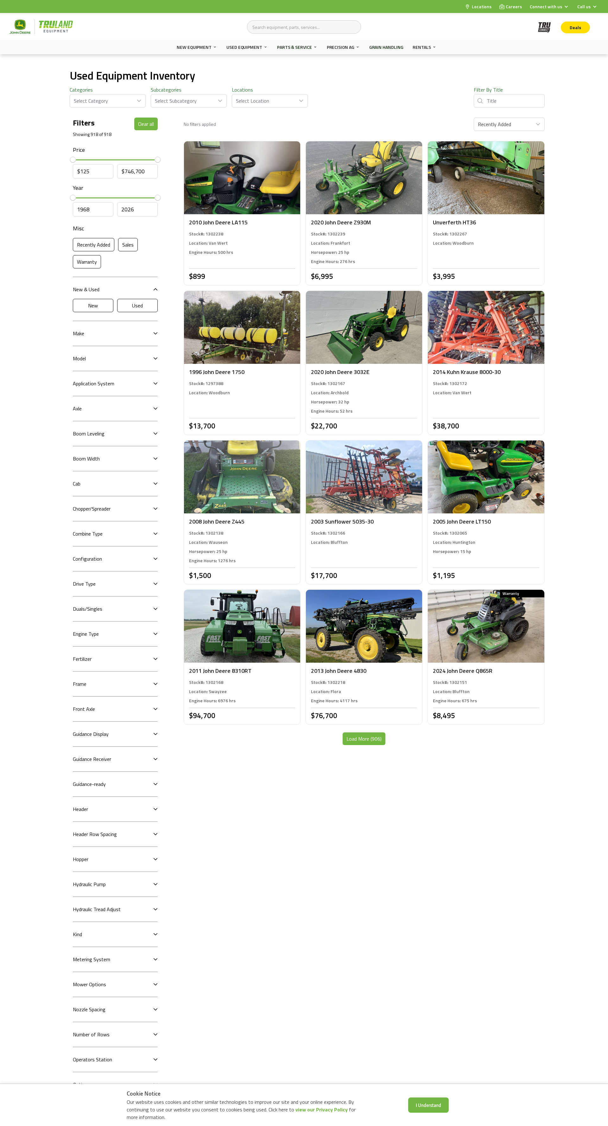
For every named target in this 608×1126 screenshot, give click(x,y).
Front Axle (84, 709)
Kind (77, 934)
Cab (76, 483)
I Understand (428, 1105)
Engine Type (86, 634)
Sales (128, 244)
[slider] (73, 160)
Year (78, 187)
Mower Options (89, 984)
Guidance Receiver (92, 759)
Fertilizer (82, 659)
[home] (41, 26)
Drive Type (84, 584)
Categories (81, 90)
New (93, 305)
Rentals (422, 47)
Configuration (87, 559)
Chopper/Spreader (92, 508)
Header (80, 809)
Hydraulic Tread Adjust (97, 909)
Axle (77, 408)
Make (78, 333)
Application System (93, 383)
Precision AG (340, 47)
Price (79, 149)
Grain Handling (386, 47)
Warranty (87, 262)
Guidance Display (91, 734)
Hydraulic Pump (89, 884)
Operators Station (92, 1059)
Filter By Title (488, 90)
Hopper (80, 859)
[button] (549, 6)
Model (79, 358)
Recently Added (93, 244)
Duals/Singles (87, 609)
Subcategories (166, 90)
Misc (78, 228)
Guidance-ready (89, 784)
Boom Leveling (88, 433)
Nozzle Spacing (89, 1009)
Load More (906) (364, 739)
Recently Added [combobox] (494, 124)
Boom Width (86, 458)
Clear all (146, 124)
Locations (242, 90)
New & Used (86, 289)
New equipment (194, 47)
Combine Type (88, 533)
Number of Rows (91, 1034)
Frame (79, 684)
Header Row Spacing (95, 834)
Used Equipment (244, 47)
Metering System (91, 959)
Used (137, 305)
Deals (575, 27)
